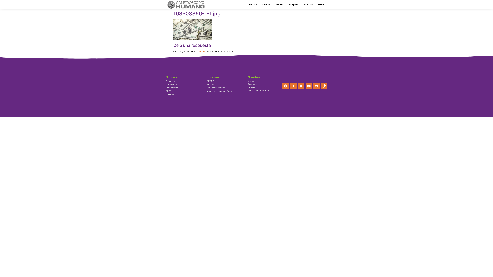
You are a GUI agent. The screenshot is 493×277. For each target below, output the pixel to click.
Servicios (308, 4)
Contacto (252, 87)
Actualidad (170, 81)
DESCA (169, 91)
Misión (251, 81)
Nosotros (322, 4)
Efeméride (170, 94)
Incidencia (211, 84)
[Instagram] (293, 86)
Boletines (279, 4)
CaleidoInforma (173, 84)
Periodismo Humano (216, 88)
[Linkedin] (316, 86)
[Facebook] (285, 86)
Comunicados (172, 88)
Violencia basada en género (219, 91)
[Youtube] (309, 86)
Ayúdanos (252, 84)
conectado (201, 51)
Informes (266, 4)
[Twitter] (301, 86)
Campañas (294, 4)
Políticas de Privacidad (258, 91)
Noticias (253, 4)
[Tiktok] (324, 86)
